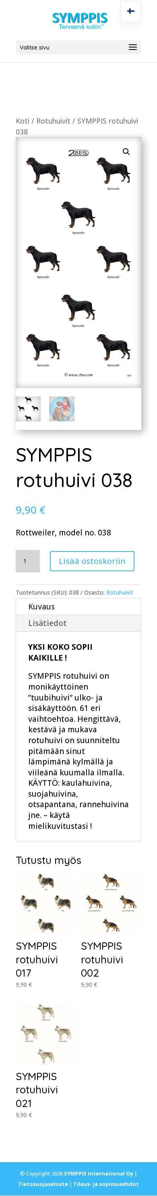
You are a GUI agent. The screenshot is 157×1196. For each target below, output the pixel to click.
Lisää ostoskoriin (92, 561)
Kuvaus (41, 606)
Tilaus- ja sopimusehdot (106, 1184)
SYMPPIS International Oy (98, 1173)
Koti (22, 121)
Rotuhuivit (53, 121)
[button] (126, 152)
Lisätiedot (47, 623)
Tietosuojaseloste (43, 1184)
